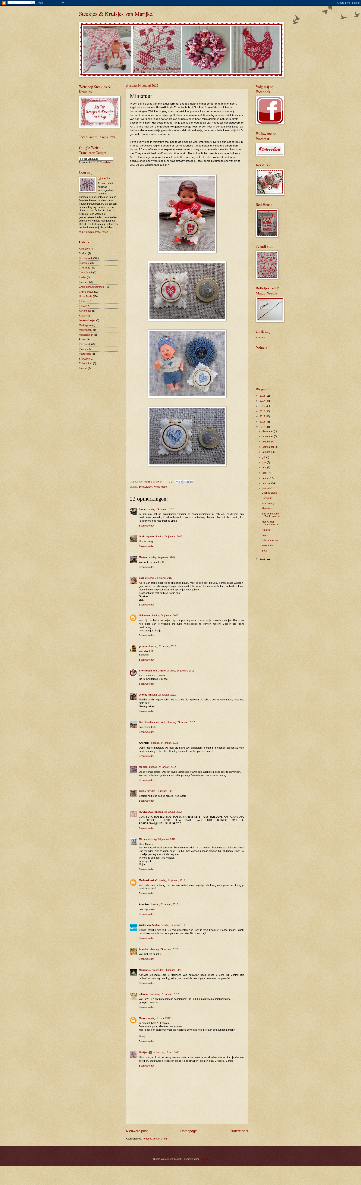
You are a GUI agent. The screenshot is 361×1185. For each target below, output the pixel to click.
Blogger (204, 1159)
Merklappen (85, 325)
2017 (263, 400)
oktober (266, 441)
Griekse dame (269, 492)
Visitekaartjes (269, 503)
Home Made (160, 486)
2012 (263, 427)
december (268, 431)
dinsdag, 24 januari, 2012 (160, 509)
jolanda (143, 994)
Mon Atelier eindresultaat (270, 523)
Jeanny (143, 694)
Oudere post (239, 1131)
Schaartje (267, 498)
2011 (263, 558)
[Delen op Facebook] (188, 482)
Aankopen (84, 248)
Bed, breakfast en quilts (152, 722)
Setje (264, 550)
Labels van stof (270, 540)
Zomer (265, 535)
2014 (263, 416)
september (268, 446)
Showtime (84, 358)
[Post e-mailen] (170, 481)
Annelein (144, 949)
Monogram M (86, 334)
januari (266, 488)
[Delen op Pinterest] (191, 482)
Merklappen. (85, 329)
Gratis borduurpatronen (91, 286)
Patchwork (84, 344)
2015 (263, 411)
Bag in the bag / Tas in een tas (271, 515)
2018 (263, 395)
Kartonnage (85, 310)
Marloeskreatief (148, 880)
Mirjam (143, 839)
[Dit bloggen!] (181, 482)
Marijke (143, 1052)
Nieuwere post (137, 1131)
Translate (105, 162)
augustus (267, 452)
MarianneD (145, 970)
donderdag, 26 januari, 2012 (164, 994)
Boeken (83, 253)
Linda (142, 509)
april (265, 472)
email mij (260, 337)
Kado (82, 306)
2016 (263, 406)
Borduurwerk (145, 486)
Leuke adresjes (87, 320)
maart (265, 478)
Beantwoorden (146, 525)
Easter (82, 277)
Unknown (144, 615)
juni (264, 462)
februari (266, 483)
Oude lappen (146, 536)
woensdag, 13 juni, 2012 (166, 1052)
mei (264, 467)
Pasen (82, 339)
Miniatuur (267, 508)
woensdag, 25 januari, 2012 (167, 970)
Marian (143, 557)
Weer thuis (267, 545)
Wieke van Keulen (149, 925)
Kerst (82, 315)
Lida (141, 578)
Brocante (84, 263)
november (268, 436)
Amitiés (266, 529)
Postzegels (85, 353)
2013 (263, 421)
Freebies (83, 282)
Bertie (142, 791)
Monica (143, 766)
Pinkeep (83, 349)
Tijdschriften (85, 363)
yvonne (143, 646)
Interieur (83, 301)
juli (264, 457)
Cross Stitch (86, 272)
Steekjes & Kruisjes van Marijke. (116, 13)
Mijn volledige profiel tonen (93, 232)
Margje (143, 1018)
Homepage (188, 1131)
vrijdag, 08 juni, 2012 (159, 1018)
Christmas (84, 267)
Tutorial (83, 368)
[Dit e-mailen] (177, 482)
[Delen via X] (184, 482)
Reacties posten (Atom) (155, 1138)
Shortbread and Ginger (152, 670)
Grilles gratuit (86, 291)
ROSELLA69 (146, 811)
